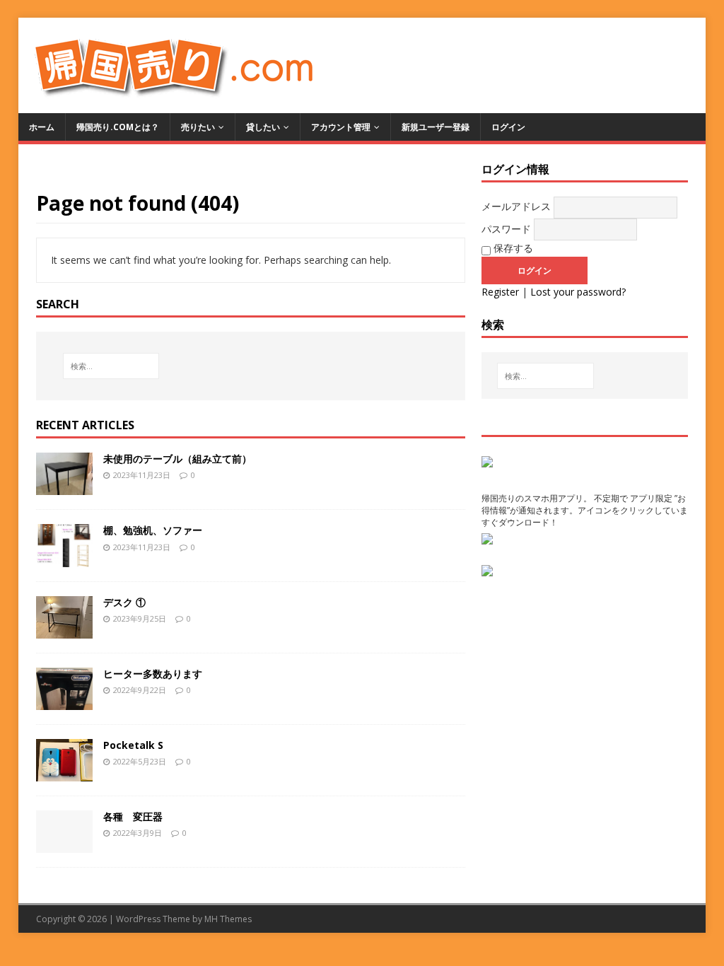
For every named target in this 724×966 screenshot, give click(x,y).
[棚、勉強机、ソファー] (64, 558)
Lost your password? (578, 291)
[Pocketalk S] (64, 772)
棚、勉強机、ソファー (152, 530)
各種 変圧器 (133, 816)
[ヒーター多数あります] (64, 701)
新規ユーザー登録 (435, 127)
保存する (512, 248)
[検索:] (111, 366)
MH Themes (228, 919)
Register (500, 291)
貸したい (263, 127)
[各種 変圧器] (64, 844)
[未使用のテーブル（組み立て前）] (64, 487)
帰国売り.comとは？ (117, 127)
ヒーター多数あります (152, 673)
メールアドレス (516, 206)
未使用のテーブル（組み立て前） (177, 458)
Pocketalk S (133, 745)
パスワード (506, 228)
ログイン (508, 127)
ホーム (41, 127)
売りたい (198, 127)
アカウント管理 (340, 127)
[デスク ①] (64, 629)
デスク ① (124, 602)
